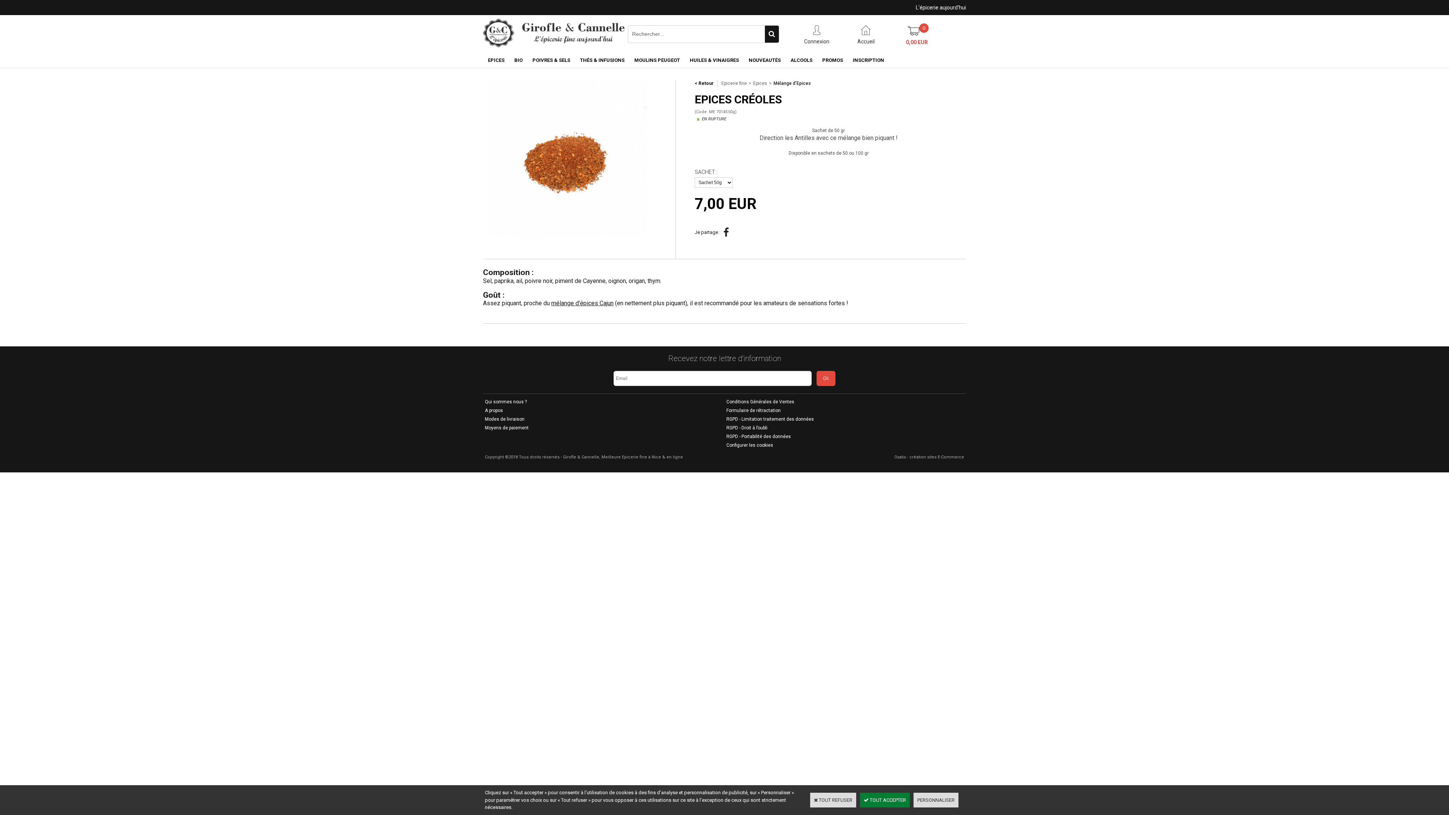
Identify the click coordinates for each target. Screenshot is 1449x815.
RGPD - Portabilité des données (758, 436)
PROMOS (832, 60)
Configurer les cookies (749, 445)
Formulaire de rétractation (753, 410)
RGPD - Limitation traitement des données (770, 419)
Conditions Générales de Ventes (760, 401)
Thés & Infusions (602, 60)
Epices (496, 60)
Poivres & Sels (551, 60)
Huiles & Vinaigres (714, 60)
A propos (494, 410)
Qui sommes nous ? (506, 401)
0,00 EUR (917, 42)
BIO (518, 60)
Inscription (868, 60)
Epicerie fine (734, 83)
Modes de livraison (505, 419)
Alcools (801, 60)
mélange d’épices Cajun (582, 303)
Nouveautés (765, 60)
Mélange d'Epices (792, 83)
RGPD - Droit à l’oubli (747, 428)
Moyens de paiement (507, 428)
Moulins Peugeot (657, 60)
